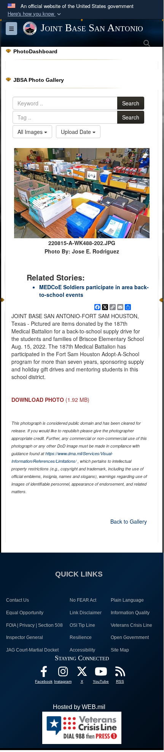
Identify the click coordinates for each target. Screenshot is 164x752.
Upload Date (76, 131)
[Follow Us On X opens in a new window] (81, 673)
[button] (35, 14)
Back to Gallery (128, 521)
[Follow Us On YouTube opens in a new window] (100, 673)
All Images (31, 131)
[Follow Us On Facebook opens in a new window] (43, 673)
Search (130, 103)
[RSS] (119, 673)
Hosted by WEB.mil (79, 707)
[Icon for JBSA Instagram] (62, 673)
